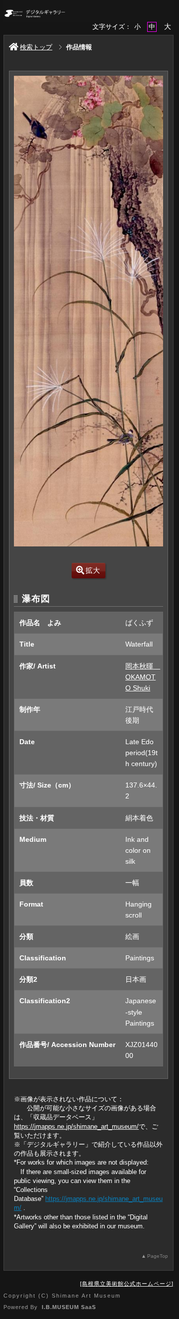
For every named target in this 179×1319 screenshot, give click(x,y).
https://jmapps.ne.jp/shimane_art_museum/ (76, 1126)
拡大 (93, 570)
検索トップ (36, 47)
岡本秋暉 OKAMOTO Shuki (142, 677)
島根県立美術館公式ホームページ (127, 1284)
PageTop (157, 1256)
